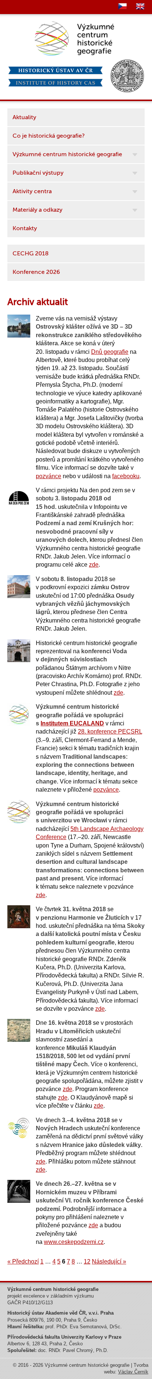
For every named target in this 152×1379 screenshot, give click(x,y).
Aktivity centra (32, 191)
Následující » (109, 1261)
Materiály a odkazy (37, 210)
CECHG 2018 (31, 253)
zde (94, 564)
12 (87, 1261)
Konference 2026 (36, 272)
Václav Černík (133, 1372)
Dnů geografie (109, 352)
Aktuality (24, 117)
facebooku (125, 476)
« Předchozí (23, 1261)
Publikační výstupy (38, 173)
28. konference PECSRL (110, 731)
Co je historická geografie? (49, 135)
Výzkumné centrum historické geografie (67, 154)
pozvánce (48, 476)
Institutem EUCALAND (72, 723)
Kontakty (25, 228)
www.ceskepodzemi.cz (74, 1242)
